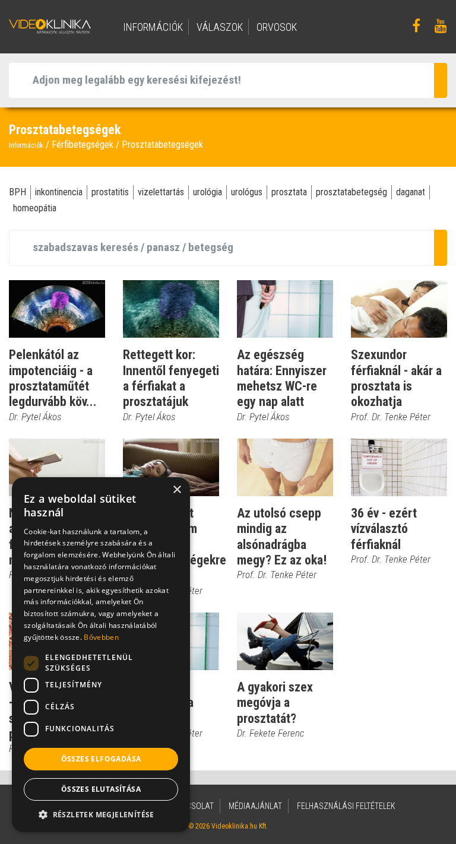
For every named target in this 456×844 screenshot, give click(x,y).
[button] (101, 814)
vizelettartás (161, 192)
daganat (410, 192)
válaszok (220, 27)
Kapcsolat (193, 806)
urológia (207, 192)
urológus (246, 192)
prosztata (289, 192)
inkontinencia (59, 192)
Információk (26, 145)
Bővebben (101, 637)
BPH (17, 192)
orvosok (276, 27)
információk (153, 27)
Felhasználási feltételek (346, 806)
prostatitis (110, 192)
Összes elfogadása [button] (101, 759)
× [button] (176, 490)
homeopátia (34, 208)
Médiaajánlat (255, 806)
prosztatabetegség (351, 192)
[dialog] (101, 654)
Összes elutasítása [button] (101, 789)
